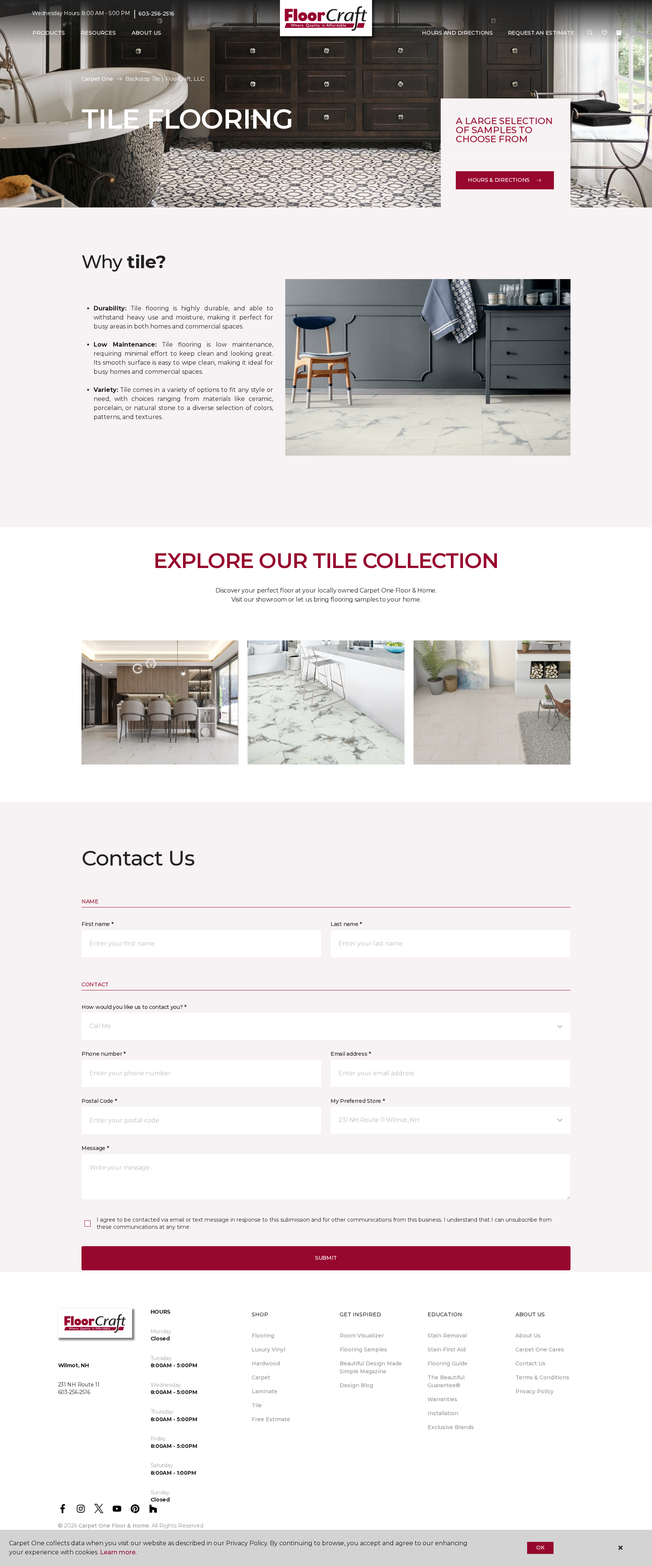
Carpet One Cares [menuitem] (539, 1349)
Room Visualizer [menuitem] (362, 1335)
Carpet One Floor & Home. (114, 1525)
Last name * (346, 924)
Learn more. (118, 1552)
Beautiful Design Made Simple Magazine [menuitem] (371, 1367)
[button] (590, 33)
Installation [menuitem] (442, 1413)
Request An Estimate (541, 32)
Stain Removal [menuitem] (447, 1335)
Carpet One (97, 78)
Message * (95, 1148)
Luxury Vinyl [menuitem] (268, 1349)
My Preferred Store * (357, 1101)
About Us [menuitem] (528, 1335)
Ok (540, 1547)
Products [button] (48, 32)
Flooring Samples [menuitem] (363, 1349)
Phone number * (104, 1053)
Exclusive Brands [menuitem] (450, 1427)
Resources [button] (98, 32)
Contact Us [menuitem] (530, 1363)
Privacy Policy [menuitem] (534, 1391)
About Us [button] (146, 32)
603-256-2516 (156, 13)
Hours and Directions (457, 32)
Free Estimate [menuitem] (271, 1419)
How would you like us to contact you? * (134, 1007)
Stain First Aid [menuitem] (446, 1349)
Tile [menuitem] (257, 1405)
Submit (326, 1257)
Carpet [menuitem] (261, 1377)
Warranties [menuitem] (442, 1399)
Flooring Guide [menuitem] (447, 1363)
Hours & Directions (499, 180)
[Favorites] (604, 33)
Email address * (351, 1053)
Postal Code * (99, 1101)
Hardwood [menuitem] (266, 1363)
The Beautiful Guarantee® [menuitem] (445, 1381)
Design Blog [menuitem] (356, 1385)
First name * (98, 924)
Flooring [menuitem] (263, 1335)
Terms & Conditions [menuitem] (542, 1377)
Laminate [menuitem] (264, 1391)
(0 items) (618, 32)
